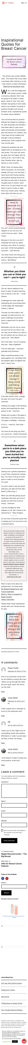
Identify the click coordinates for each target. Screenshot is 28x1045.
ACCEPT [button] (15, 1041)
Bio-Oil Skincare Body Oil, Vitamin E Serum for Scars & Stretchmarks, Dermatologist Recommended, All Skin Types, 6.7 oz (14, 916)
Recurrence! (5, 997)
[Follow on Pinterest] (7, 878)
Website (4, 821)
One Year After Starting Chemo (11, 983)
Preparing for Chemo (8, 990)
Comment (5, 782)
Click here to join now (14, 577)
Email (3, 811)
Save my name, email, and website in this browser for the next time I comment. (15, 832)
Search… (4, 882)
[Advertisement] (14, 21)
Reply (3, 691)
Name (3, 801)
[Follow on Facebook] (3, 878)
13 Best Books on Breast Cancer (11, 1003)
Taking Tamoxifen (7, 599)
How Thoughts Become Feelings (11, 1010)
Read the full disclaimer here (13, 86)
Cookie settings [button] (6, 1041)
